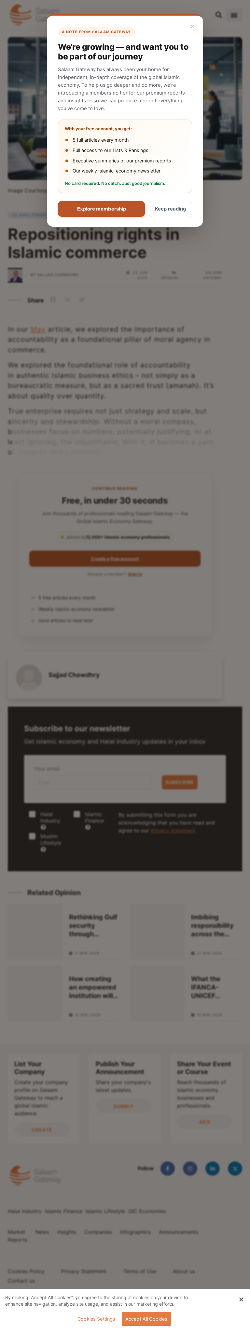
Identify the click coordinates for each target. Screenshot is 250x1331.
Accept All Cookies (146, 1319)
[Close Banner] (241, 1299)
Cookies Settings (96, 1319)
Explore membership (101, 209)
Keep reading (170, 209)
